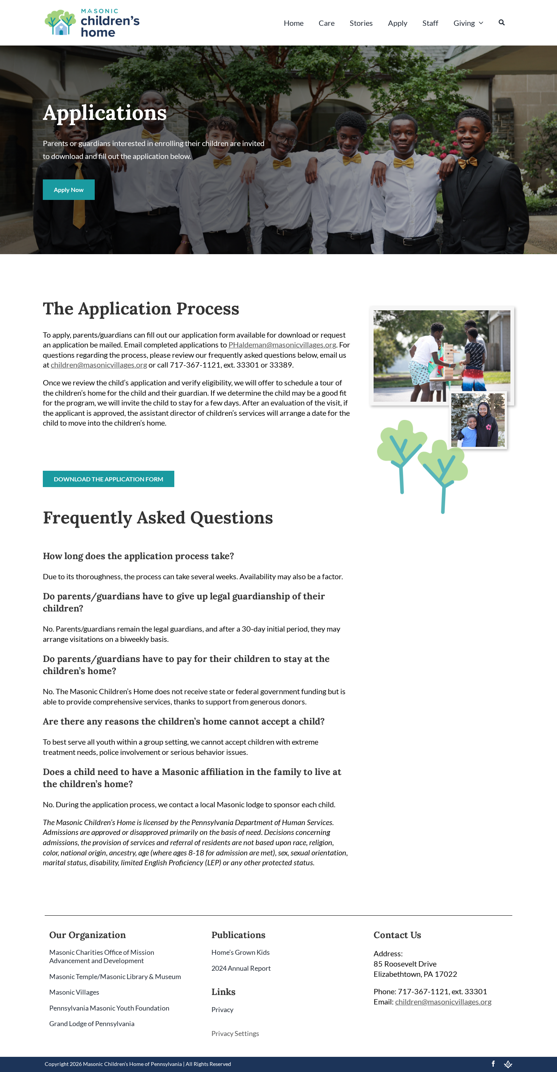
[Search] (501, 23)
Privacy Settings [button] (235, 1033)
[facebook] (493, 1064)
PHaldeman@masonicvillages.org (282, 344)
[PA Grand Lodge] (508, 1064)
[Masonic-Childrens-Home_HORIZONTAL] (92, 12)
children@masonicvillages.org (99, 364)
